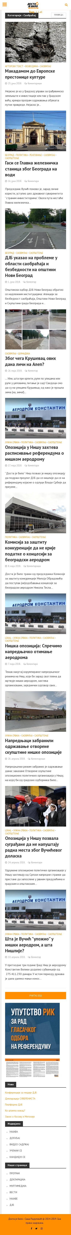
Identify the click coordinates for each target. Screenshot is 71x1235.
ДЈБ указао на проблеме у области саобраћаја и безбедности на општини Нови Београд (31, 266)
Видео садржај (19, 1144)
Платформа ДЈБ (13, 1104)
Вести (13, 1192)
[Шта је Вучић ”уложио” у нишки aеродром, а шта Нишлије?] (35, 909)
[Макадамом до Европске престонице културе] (35, 41)
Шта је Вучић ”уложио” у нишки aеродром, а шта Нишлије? (29, 945)
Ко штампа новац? (15, 1110)
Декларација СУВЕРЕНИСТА (20, 1098)
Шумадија (24, 353)
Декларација (17, 1179)
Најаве (14, 1198)
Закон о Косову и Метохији (20, 1116)
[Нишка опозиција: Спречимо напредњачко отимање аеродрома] (35, 613)
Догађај (15, 1138)
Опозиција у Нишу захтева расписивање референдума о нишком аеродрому (34, 453)
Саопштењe (12, 158)
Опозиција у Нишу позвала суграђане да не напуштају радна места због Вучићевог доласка (33, 847)
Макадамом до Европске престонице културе (30, 74)
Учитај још (35, 995)
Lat (40, 12)
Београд (9, 155)
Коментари (33, 181)
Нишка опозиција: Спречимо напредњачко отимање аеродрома (33, 651)
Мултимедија (18, 1186)
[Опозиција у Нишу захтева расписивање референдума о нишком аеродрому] (35, 418)
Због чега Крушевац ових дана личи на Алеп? (30, 361)
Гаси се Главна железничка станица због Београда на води (31, 169)
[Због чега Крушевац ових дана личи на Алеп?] (35, 329)
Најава (14, 1131)
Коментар (31, 281)
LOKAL (8, 638)
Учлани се (16, 1150)
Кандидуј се (17, 1157)
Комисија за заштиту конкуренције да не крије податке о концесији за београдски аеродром (30, 551)
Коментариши (35, 83)
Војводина (31, 66)
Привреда (58, 15)
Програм (15, 1173)
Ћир (32, 12)
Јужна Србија (12, 442)
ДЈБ (12, 1204)
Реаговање (36, 155)
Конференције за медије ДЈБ (21, 1092)
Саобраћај (45, 66)
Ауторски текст (14, 66)
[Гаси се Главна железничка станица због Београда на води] (35, 130)
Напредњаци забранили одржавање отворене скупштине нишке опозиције (33, 746)
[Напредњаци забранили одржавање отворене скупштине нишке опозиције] (35, 711)
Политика (22, 155)
